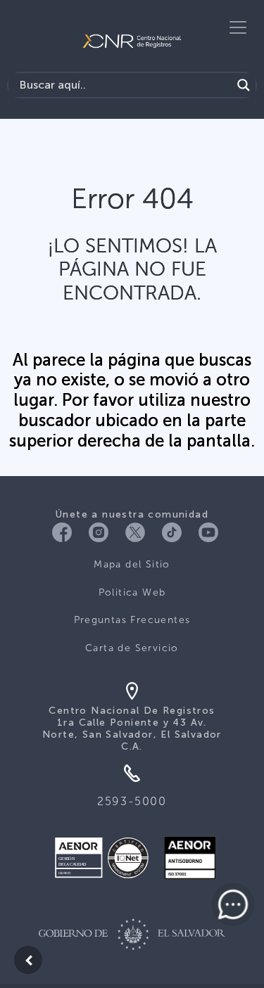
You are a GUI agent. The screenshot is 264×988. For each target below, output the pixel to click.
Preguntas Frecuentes (132, 620)
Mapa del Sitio (132, 564)
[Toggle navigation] (238, 27)
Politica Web (132, 592)
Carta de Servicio (132, 648)
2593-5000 (131, 801)
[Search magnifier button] (244, 85)
